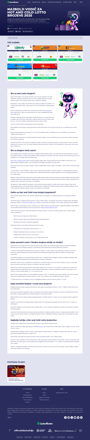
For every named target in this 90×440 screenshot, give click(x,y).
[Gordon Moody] (41, 430)
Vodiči (75, 2)
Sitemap (28, 402)
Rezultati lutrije (36, 2)
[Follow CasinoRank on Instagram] (68, 417)
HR (8, 417)
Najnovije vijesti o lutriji (61, 392)
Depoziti (44, 2)
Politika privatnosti (44, 400)
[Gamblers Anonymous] (50, 430)
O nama (28, 392)
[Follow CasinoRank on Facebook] (65, 417)
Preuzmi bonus (19, 59)
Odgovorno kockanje (44, 397)
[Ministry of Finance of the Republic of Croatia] (9, 430)
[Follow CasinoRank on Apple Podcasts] (81, 417)
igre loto (41, 326)
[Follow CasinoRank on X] (71, 417)
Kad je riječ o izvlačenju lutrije (18, 160)
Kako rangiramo (28, 400)
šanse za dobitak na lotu (30, 202)
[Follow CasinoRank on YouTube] (75, 417)
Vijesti (81, 2)
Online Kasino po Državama (54, 2)
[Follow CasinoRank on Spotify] (78, 417)
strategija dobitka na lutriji (50, 207)
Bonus (44, 392)
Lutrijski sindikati (67, 2)
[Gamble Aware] (66, 430)
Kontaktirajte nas (27, 395)
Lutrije (29, 2)
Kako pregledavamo (28, 397)
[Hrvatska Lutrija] (24, 430)
